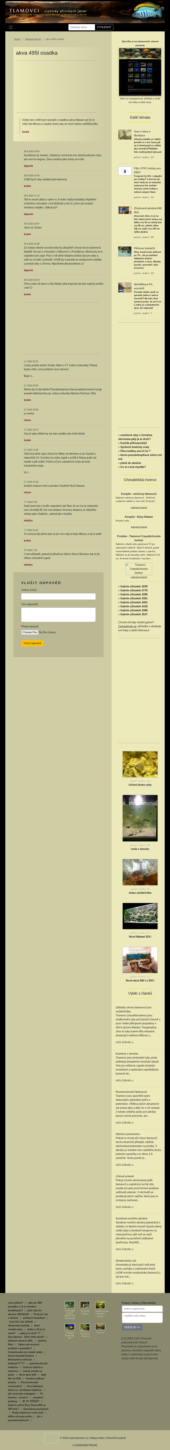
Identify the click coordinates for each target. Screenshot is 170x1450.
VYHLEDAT (104, 27)
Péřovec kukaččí (144, 248)
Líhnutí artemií (125, 1176)
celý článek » (125, 1041)
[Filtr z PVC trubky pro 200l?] (124, 170)
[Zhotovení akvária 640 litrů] (124, 210)
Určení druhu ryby (140, 784)
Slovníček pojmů (116, 1438)
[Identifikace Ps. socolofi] (124, 287)
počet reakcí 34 (140, 845)
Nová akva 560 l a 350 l (140, 980)
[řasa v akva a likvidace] (124, 134)
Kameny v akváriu (127, 1053)
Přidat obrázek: (30, 626)
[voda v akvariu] (140, 819)
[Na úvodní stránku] (85, 12)
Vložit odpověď (32, 643)
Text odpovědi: (29, 604)
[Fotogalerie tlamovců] (70, 1304)
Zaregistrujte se (127, 626)
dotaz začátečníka (140, 892)
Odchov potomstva (128, 1134)
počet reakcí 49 (144, 237)
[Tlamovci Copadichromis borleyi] (139, 568)
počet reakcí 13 (144, 157)
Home (17, 39)
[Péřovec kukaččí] (124, 251)
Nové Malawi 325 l (140, 936)
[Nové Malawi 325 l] (140, 916)
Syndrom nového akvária (131, 1218)
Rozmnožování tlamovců (131, 1091)
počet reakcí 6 (140, 933)
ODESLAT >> (132, 1327)
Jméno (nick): (29, 590)
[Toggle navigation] (10, 27)
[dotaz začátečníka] (140, 872)
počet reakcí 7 (143, 313)
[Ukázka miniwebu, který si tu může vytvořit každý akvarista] (140, 71)
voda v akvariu (140, 849)
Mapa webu (97, 1438)
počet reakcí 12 (140, 976)
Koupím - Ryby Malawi (139, 516)
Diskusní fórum (33, 39)
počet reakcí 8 (140, 889)
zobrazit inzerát (139, 507)
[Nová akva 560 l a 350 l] (140, 960)
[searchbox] (81, 27)
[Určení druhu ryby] (140, 765)
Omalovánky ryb (126, 1260)
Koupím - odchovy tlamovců (139, 493)
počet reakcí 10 (144, 197)
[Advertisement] (56, 86)
